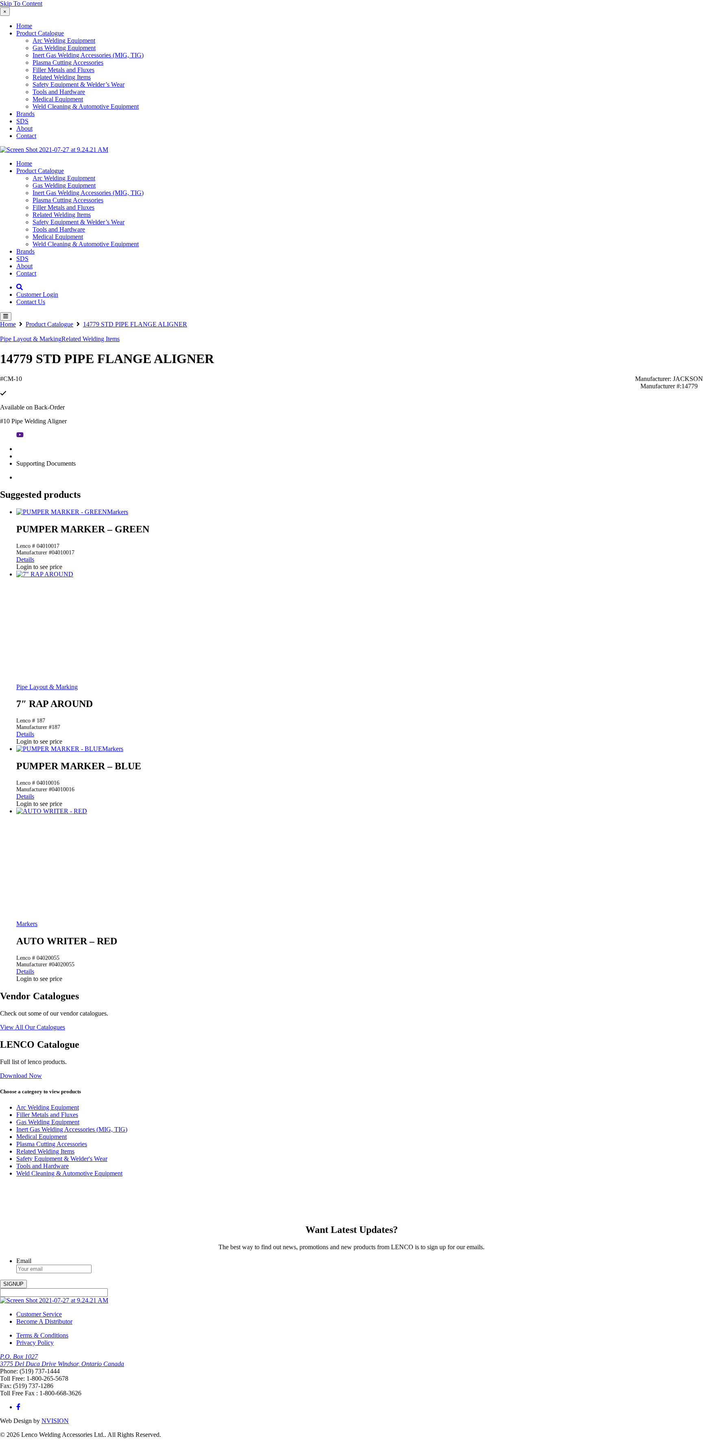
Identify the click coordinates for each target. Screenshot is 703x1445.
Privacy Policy (35, 1342)
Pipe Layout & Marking (30, 338)
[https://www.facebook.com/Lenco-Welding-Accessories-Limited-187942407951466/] (18, 1406)
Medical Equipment (58, 99)
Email (23, 1260)
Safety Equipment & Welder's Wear (61, 1158)
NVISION (55, 1420)
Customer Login (37, 294)
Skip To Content (21, 3)
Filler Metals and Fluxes (63, 69)
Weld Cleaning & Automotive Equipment (86, 106)
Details (25, 559)
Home (24, 25)
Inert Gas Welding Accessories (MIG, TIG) (88, 55)
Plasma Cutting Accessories (68, 62)
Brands (25, 113)
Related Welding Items (62, 77)
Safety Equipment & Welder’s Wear (78, 84)
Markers (117, 511)
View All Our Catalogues (32, 1027)
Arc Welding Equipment (64, 40)
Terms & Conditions (42, 1335)
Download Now (21, 1075)
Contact (26, 135)
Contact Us (30, 301)
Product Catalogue (40, 33)
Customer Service (39, 1314)
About (24, 128)
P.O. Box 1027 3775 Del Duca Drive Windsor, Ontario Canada (62, 1360)
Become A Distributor (44, 1321)
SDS (22, 121)
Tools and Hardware (59, 91)
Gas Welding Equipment (64, 47)
